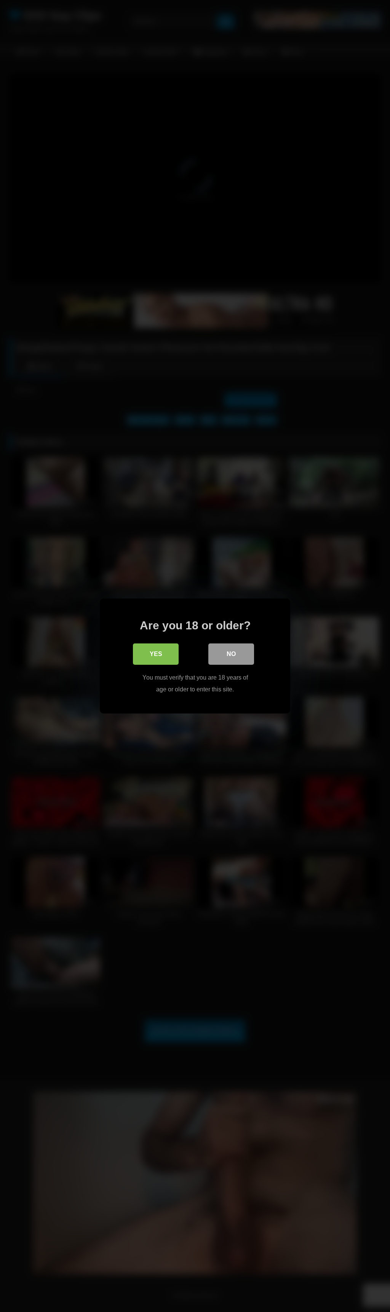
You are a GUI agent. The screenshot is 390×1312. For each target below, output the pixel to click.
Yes (156, 654)
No (231, 654)
